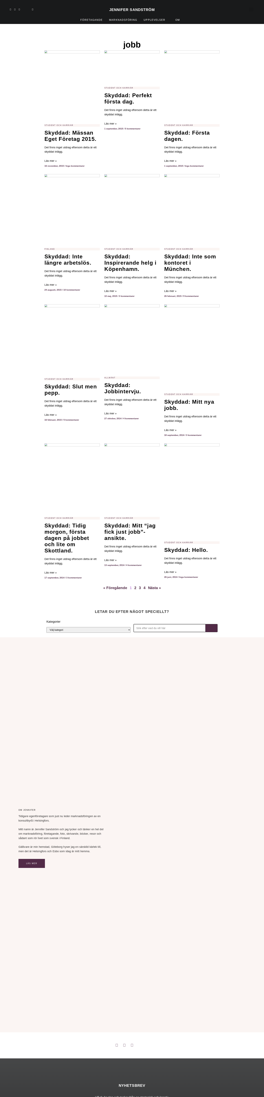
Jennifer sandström (132, 10)
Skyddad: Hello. (186, 550)
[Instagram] (15, 9)
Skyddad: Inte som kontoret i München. (190, 262)
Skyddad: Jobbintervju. (122, 388)
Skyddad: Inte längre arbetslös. (67, 259)
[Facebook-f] (19, 9)
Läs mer (31, 863)
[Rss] (28, 9)
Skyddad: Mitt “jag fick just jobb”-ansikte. (130, 531)
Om (177, 20)
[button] (251, 9)
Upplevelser (154, 20)
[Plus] (24, 9)
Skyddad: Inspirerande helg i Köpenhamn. (130, 262)
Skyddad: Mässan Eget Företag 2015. (70, 136)
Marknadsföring (123, 20)
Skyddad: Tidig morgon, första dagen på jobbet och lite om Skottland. (66, 538)
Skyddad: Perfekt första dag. (128, 98)
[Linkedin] (10, 9)
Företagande (91, 20)
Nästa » (154, 588)
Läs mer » (50, 160)
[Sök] (211, 628)
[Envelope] (32, 9)
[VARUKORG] (245, 9)
